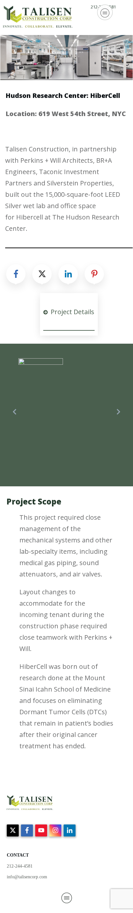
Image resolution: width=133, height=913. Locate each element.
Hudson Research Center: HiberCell (62, 95)
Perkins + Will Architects (56, 160)
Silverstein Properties (79, 183)
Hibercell (29, 217)
